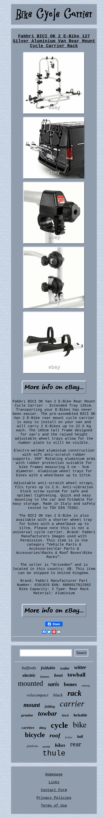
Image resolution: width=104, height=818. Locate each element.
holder (68, 737)
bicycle (35, 735)
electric (29, 675)
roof (55, 735)
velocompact (37, 695)
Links (54, 782)
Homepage (54, 775)
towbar (47, 713)
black (58, 695)
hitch (65, 715)
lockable (80, 715)
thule (54, 753)
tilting (42, 728)
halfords (29, 667)
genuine (27, 715)
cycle (59, 725)
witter (80, 667)
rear (75, 744)
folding (50, 706)
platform (32, 746)
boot (58, 675)
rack (74, 693)
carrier (72, 703)
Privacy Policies (54, 798)
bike (80, 724)
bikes (60, 745)
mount (31, 704)
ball (80, 736)
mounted (30, 683)
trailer (64, 668)
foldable (48, 668)
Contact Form (54, 790)
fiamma (44, 676)
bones (70, 684)
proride (46, 746)
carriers (28, 728)
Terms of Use (54, 806)
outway (86, 685)
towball (76, 675)
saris (53, 684)
